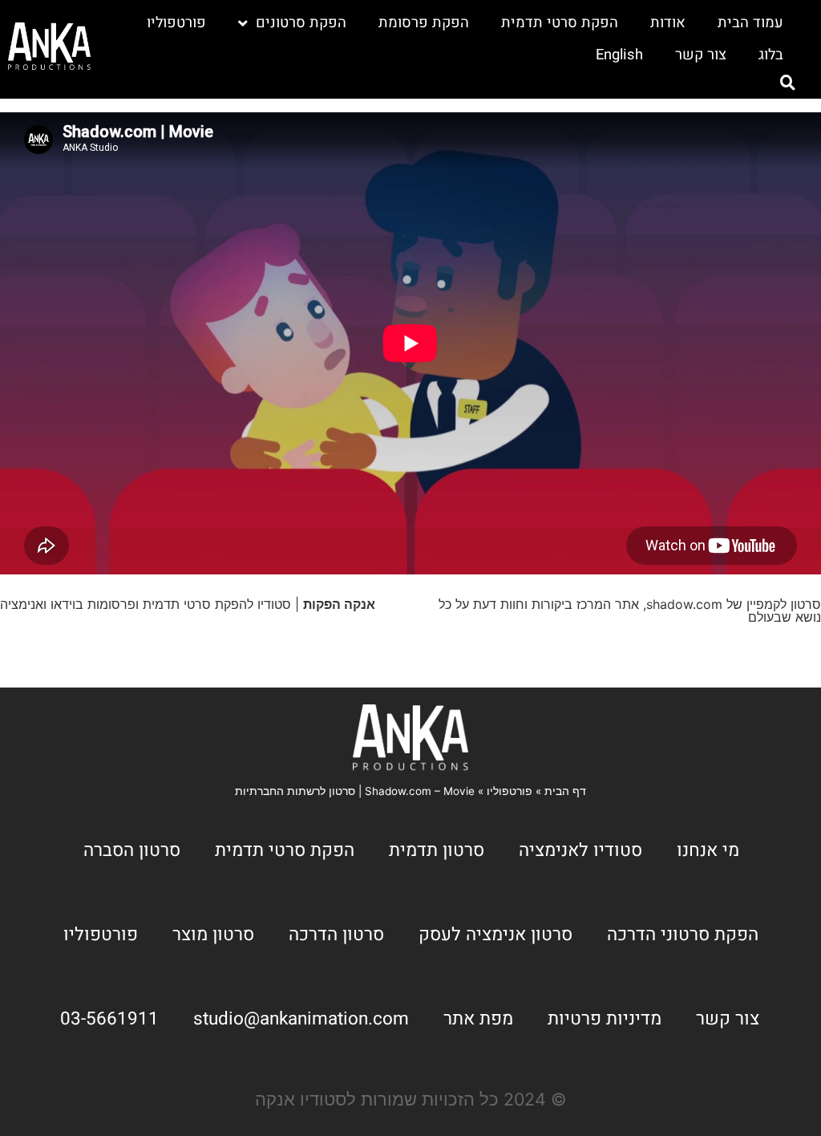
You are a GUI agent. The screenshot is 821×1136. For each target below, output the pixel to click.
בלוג (770, 55)
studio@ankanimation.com (301, 1018)
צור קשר (700, 55)
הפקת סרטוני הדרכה (682, 934)
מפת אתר (478, 1018)
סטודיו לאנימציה (580, 850)
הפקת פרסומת (423, 23)
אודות (668, 23)
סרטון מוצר (213, 934)
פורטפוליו (176, 23)
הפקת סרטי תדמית (559, 23)
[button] (788, 82)
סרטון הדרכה (336, 934)
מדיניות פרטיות (604, 1018)
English (619, 55)
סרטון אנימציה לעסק (495, 934)
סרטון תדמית (436, 850)
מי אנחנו (708, 850)
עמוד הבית (750, 23)
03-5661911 (109, 1018)
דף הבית (565, 791)
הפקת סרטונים (301, 23)
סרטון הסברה (131, 850)
